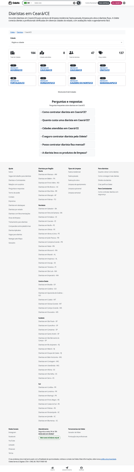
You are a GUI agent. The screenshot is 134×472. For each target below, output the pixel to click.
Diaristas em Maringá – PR (47, 395)
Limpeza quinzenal (74, 188)
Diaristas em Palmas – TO (47, 199)
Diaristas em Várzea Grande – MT (50, 304)
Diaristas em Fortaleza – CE (47, 217)
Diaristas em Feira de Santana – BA (50, 213)
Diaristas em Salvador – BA (47, 208)
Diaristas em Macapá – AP (47, 195)
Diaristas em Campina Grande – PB (50, 242)
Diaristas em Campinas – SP (48, 330)
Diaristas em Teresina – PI (47, 267)
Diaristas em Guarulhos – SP (48, 325)
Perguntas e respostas (16, 188)
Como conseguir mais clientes (108, 176)
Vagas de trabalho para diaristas (20, 176)
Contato (11, 197)
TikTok (11, 453)
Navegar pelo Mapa (15, 239)
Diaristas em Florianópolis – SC (48, 412)
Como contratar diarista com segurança (108, 193)
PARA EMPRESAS (104, 3)
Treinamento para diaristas (18, 222)
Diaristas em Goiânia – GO (47, 289)
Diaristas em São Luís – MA (47, 271)
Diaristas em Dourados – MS (48, 312)
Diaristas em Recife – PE (46, 225)
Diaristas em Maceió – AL (47, 254)
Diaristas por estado (16, 209)
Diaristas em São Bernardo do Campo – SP (48, 339)
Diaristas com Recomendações (19, 213)
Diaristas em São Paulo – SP (47, 321)
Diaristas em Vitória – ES (46, 370)
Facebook (12, 436)
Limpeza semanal (74, 193)
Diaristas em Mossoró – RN (47, 250)
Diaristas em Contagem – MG (48, 361)
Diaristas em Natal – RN (46, 246)
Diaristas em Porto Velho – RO (48, 183)
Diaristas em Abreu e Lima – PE (49, 234)
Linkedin (11, 445)
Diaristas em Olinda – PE (46, 229)
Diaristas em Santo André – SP (48, 334)
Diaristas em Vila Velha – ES (47, 374)
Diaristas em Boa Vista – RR (47, 191)
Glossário (12, 243)
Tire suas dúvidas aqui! (49, 438)
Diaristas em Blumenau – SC (48, 421)
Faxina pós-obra (73, 180)
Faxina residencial (74, 172)
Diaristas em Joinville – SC (47, 416)
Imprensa (12, 201)
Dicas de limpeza (14, 218)
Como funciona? (91, 3)
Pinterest (12, 449)
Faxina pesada (73, 176)
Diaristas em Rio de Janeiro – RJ (48, 345)
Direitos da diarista (104, 180)
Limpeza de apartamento (77, 184)
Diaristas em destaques (17, 205)
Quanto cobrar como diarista (108, 172)
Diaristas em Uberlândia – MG (48, 365)
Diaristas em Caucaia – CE (47, 221)
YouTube (12, 441)
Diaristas (20, 32)
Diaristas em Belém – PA (46, 178)
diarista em (16, 67)
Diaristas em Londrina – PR (47, 391)
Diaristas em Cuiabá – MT (47, 299)
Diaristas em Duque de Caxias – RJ (50, 353)
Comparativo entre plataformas (20, 226)
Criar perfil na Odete (105, 184)
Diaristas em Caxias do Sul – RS (49, 404)
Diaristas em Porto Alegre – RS (48, 400)
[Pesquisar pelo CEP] (79, 3)
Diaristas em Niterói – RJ (46, 349)
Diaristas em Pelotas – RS (47, 408)
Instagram (12, 432)
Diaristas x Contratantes (17, 180)
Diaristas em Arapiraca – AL (47, 259)
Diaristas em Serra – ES (46, 378)
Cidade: (13, 38)
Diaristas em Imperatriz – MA (48, 275)
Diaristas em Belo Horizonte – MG (50, 357)
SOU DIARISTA (116, 3)
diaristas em (46, 67)
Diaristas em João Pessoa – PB (48, 238)
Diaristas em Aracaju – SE (47, 263)
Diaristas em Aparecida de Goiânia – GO (50, 294)
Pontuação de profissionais (77, 436)
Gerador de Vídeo (74, 432)
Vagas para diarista (15, 234)
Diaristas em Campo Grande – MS (50, 308)
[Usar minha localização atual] (74, 3)
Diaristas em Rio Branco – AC (48, 187)
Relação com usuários (16, 184)
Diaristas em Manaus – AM (47, 174)
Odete (12, 32)
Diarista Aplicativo (15, 230)
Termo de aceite (14, 193)
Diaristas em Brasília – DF (47, 284)
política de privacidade (108, 459)
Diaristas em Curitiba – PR (47, 387)
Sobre (11, 172)
